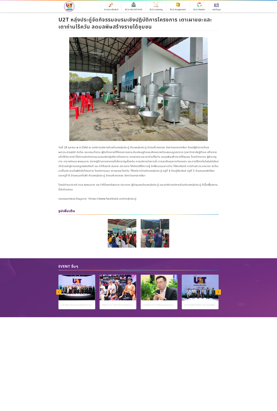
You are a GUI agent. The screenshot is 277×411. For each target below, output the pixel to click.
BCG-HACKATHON (133, 9)
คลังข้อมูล (216, 9)
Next (218, 291)
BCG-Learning (156, 9)
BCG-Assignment (178, 9)
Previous (58, 291)
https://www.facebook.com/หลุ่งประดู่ (112, 199)
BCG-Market (199, 9)
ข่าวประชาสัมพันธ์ (111, 9)
